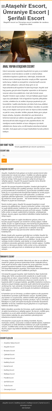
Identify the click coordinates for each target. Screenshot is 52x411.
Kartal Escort (8, 366)
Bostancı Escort (9, 351)
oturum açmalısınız (38, 147)
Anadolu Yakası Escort (12, 343)
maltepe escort (32, 403)
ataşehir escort (8, 403)
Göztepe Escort (9, 358)
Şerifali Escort (9, 382)
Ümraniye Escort (10, 389)
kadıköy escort (20, 403)
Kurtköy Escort (9, 370)
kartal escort (43, 403)
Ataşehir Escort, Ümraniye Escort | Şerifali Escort (26, 12)
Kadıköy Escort (9, 362)
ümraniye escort (26, 405)
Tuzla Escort (8, 385)
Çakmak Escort (9, 354)
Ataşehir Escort (9, 347)
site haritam (26, 408)
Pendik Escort (9, 378)
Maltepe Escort (9, 374)
